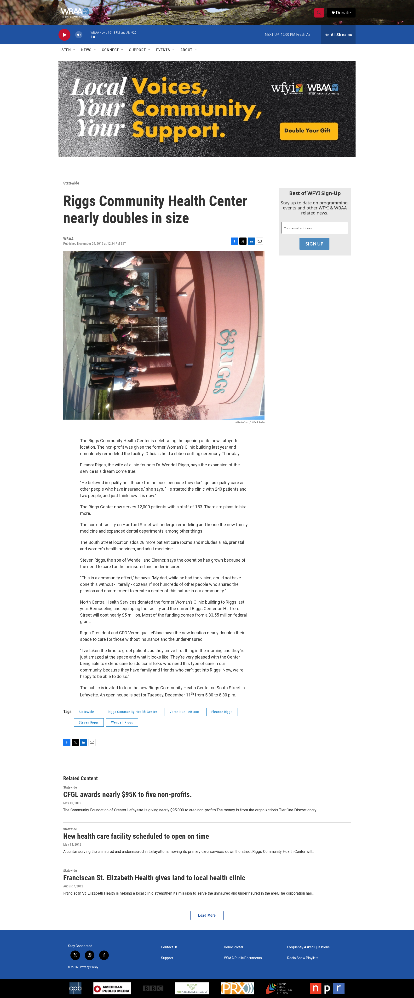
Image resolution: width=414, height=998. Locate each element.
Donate (343, 12)
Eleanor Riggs (221, 712)
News (86, 50)
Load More (207, 915)
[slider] (86, 34)
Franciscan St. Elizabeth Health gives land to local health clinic (154, 877)
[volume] (79, 35)
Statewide (71, 183)
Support (137, 50)
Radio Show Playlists (302, 958)
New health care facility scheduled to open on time (136, 836)
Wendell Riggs (122, 722)
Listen (64, 50)
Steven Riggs (89, 722)
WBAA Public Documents (243, 958)
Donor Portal (233, 947)
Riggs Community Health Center (132, 712)
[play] (64, 35)
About (186, 50)
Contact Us (169, 947)
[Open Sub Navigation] (74, 50)
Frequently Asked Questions (308, 947)
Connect (110, 50)
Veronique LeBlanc (184, 712)
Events (163, 50)
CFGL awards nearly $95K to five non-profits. (127, 794)
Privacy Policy (89, 967)
